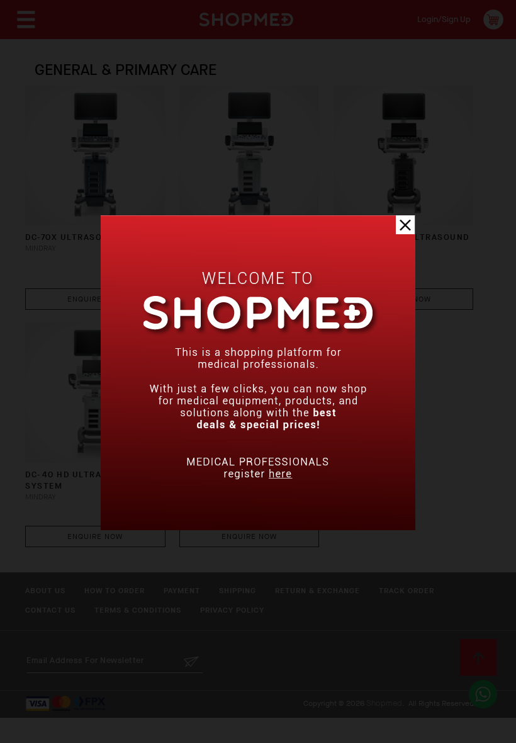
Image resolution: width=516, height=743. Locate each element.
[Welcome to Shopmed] (258, 527)
